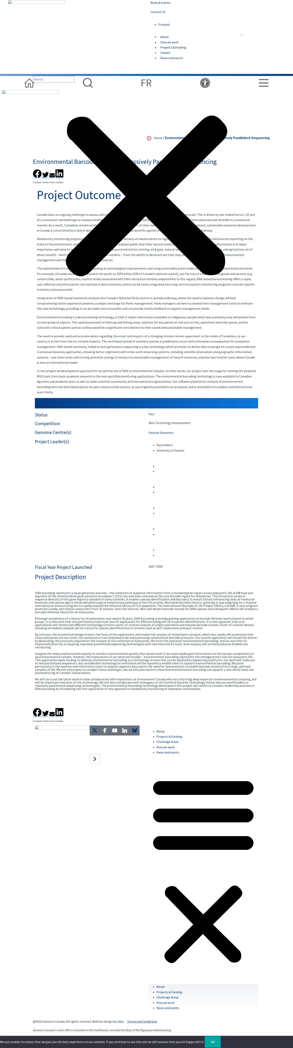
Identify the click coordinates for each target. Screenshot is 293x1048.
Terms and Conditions (142, 1021)
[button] (146, 197)
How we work (169, 42)
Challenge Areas (167, 997)
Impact (165, 53)
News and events (171, 58)
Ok (213, 1042)
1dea (120, 1021)
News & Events (160, 3)
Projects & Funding (173, 47)
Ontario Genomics (160, 433)
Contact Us (158, 12)
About (164, 37)
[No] (227, 1043)
